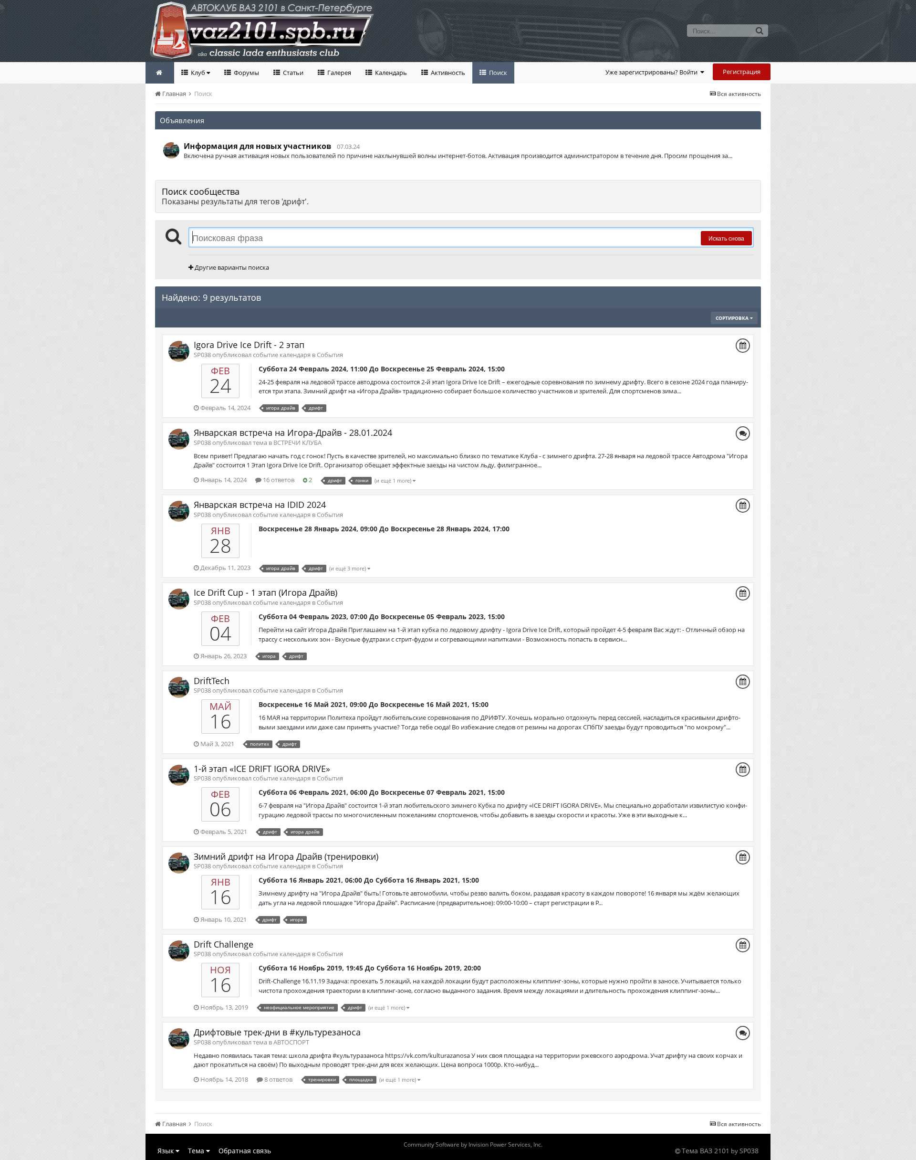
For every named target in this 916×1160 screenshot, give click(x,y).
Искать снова (726, 238)
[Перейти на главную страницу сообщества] (160, 73)
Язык (166, 1150)
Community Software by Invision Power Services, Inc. (473, 1144)
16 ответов (277, 479)
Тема (197, 1150)
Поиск (497, 72)
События (330, 354)
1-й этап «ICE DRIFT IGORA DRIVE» (262, 768)
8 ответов (277, 1079)
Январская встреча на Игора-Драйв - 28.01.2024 (293, 432)
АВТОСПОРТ (291, 1042)
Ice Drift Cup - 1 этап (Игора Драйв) (265, 592)
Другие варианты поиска (231, 267)
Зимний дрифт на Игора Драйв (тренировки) (286, 856)
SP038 (749, 1150)
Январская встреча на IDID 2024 (260, 504)
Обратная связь (245, 1150)
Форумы (245, 72)
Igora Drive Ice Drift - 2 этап (249, 344)
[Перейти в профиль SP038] (171, 150)
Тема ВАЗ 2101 (705, 1150)
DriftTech (211, 680)
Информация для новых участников (257, 146)
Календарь (390, 72)
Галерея (338, 72)
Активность (447, 72)
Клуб (198, 72)
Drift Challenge (223, 944)
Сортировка (733, 318)
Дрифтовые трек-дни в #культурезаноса (277, 1032)
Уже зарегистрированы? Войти (652, 72)
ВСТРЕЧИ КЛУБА (297, 442)
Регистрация (741, 71)
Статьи (292, 72)
